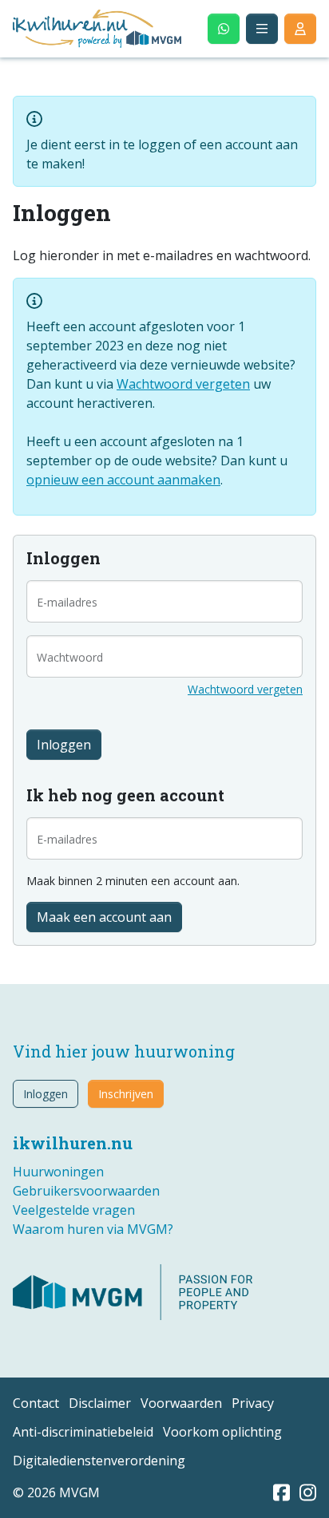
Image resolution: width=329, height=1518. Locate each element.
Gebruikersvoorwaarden (86, 1191)
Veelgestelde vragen (74, 1210)
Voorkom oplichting (222, 1432)
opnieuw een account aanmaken (123, 479)
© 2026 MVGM (56, 1492)
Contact (36, 1403)
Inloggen (45, 1093)
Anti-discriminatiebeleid (83, 1432)
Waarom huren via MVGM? (93, 1229)
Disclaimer (100, 1403)
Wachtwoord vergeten (183, 384)
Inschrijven (125, 1093)
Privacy (253, 1403)
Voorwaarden (181, 1403)
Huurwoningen (58, 1171)
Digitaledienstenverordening (99, 1460)
